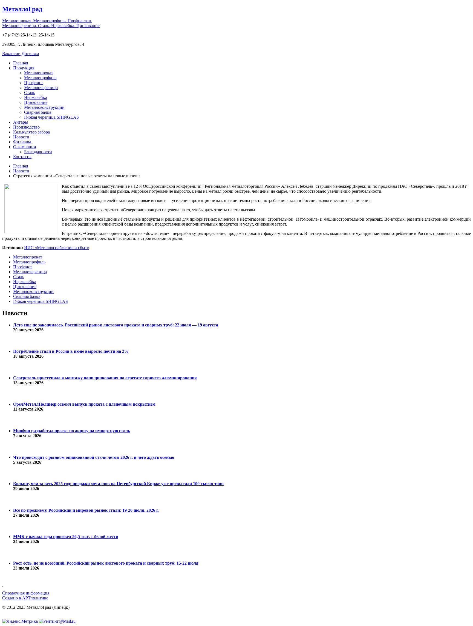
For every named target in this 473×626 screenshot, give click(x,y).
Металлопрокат (38, 72)
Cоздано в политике (25, 598)
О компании (24, 146)
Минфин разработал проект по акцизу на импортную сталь (71, 430)
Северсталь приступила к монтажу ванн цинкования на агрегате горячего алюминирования (105, 377)
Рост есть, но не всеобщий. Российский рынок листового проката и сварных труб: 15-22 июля (105, 563)
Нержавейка (35, 97)
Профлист (33, 82)
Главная (20, 63)
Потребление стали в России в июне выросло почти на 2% (71, 351)
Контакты (22, 156)
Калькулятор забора (31, 132)
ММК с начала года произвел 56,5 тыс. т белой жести (65, 536)
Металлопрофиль (40, 77)
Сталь (29, 92)
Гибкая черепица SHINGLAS (51, 117)
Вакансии (11, 53)
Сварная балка (37, 112)
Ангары (20, 122)
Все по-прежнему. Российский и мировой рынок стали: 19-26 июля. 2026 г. (86, 510)
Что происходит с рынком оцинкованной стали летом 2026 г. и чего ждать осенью (93, 457)
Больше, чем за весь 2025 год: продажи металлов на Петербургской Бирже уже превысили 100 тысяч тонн (118, 483)
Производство (26, 127)
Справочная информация (25, 593)
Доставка (30, 53)
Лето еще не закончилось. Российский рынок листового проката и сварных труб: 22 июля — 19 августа (115, 325)
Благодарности (38, 151)
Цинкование (35, 102)
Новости (21, 137)
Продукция (23, 68)
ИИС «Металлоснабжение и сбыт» (56, 247)
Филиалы (22, 142)
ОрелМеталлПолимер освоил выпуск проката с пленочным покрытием (84, 404)
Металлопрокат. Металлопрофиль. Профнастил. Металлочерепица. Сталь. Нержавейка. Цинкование (51, 23)
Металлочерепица (41, 87)
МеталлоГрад (22, 9)
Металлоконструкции (44, 107)
